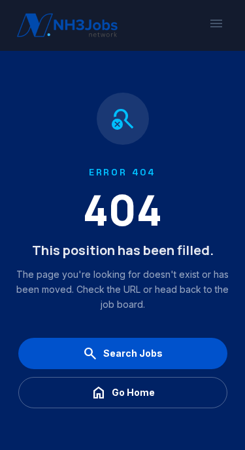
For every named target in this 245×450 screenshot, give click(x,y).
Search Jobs (122, 353)
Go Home (123, 392)
